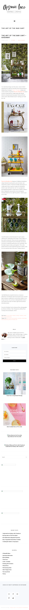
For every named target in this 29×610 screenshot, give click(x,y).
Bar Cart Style (9, 315)
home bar (20, 318)
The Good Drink (6, 571)
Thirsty (4, 573)
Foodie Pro (12, 607)
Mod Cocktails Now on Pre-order (14, 426)
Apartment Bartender (8, 555)
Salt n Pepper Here (7, 569)
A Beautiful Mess (6, 553)
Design (17, 315)
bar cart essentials (13, 318)
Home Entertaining (7, 316)
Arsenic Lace (14, 10)
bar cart (8, 318)
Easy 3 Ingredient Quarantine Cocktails (12, 539)
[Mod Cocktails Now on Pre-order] (14, 425)
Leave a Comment (21, 40)
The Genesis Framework (22, 607)
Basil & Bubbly (6, 557)
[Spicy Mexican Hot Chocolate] (14, 435)
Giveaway (21, 315)
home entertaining (5, 319)
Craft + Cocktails (16, 90)
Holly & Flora (6, 565)
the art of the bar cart (13, 319)
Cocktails (14, 315)
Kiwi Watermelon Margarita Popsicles (11, 537)
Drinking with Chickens (8, 563)
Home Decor (24, 318)
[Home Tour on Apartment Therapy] (14, 394)
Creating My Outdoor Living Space (10, 541)
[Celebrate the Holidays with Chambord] (14, 445)
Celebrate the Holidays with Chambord (14, 446)
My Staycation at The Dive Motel (10, 535)
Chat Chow (5, 559)
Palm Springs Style (7, 567)
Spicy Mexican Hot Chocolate (14, 436)
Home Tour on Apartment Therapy (14, 395)
